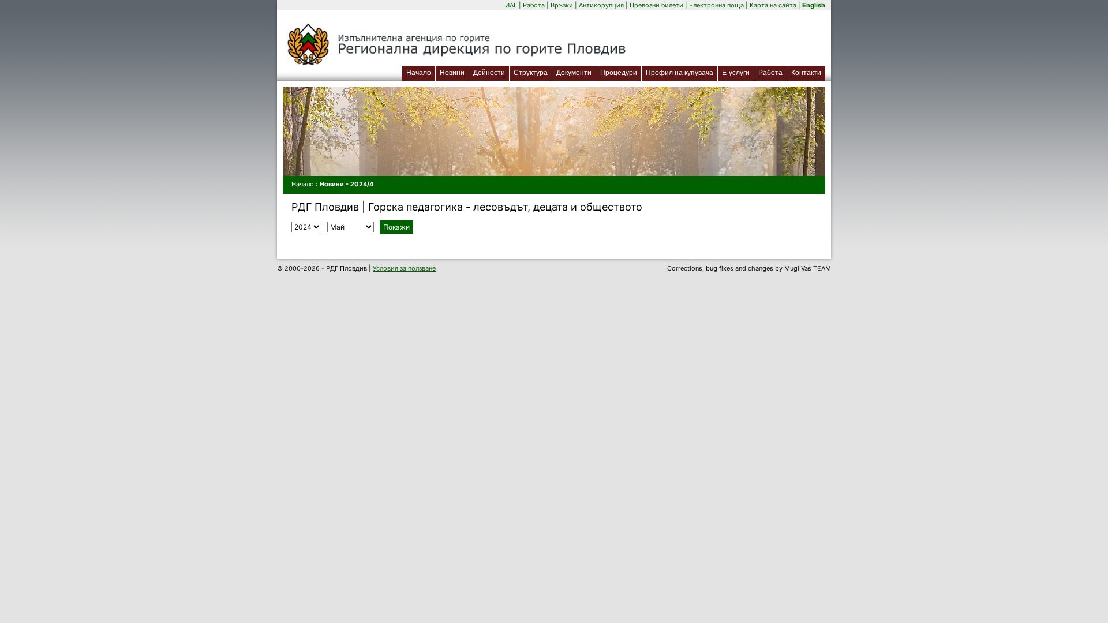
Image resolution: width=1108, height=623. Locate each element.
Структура (531, 73)
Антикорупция (601, 5)
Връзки (562, 5)
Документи (574, 73)
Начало (418, 73)
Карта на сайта (773, 5)
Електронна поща (717, 5)
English (813, 5)
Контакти (806, 73)
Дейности (489, 73)
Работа (534, 5)
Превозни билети (656, 5)
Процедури (618, 73)
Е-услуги (738, 72)
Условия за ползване (404, 268)
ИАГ (511, 5)
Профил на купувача (679, 73)
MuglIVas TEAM (807, 268)
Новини (452, 73)
